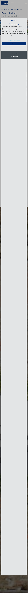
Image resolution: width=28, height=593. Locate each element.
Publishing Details (14, 53)
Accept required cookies (14, 40)
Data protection (14, 56)
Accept (14, 43)
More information (13, 47)
